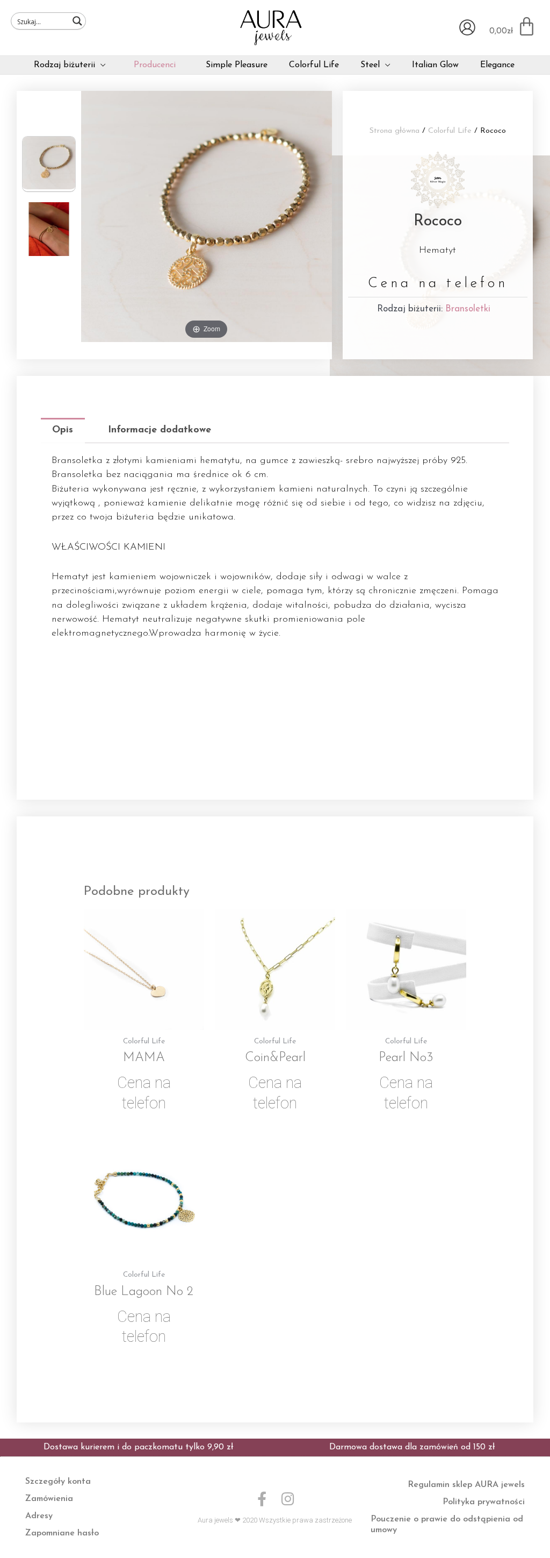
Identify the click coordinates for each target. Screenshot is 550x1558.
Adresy (39, 1516)
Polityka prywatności (484, 1502)
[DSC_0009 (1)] (49, 230)
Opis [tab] (62, 430)
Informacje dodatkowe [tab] (159, 430)
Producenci (155, 65)
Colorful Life (450, 131)
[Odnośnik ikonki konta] (467, 27)
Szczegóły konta (58, 1481)
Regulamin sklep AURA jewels (466, 1485)
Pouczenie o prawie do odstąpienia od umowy (447, 1524)
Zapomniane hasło (62, 1533)
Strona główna (394, 131)
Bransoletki (467, 309)
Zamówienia (49, 1499)
